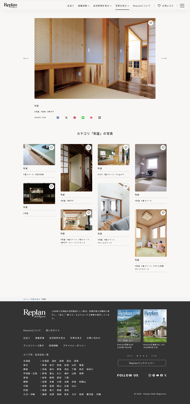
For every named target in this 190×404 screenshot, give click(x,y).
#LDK (100, 174)
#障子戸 (50, 111)
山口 (74, 386)
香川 (52, 390)
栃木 (52, 369)
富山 (52, 373)
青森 (44, 365)
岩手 (52, 365)
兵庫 (66, 382)
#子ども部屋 (158, 266)
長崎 (59, 394)
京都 (52, 382)
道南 (61, 361)
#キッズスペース (105, 243)
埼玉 (66, 369)
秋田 (66, 365)
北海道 (45, 361)
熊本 (66, 394)
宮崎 (81, 394)
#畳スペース (28, 174)
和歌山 (82, 382)
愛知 (59, 377)
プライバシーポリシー (74, 345)
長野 (81, 373)
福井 (66, 373)
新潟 (44, 373)
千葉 (74, 369)
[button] (130, 356)
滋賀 (44, 382)
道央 (54, 361)
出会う (26, 337)
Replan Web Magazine (34, 313)
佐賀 (52, 394)
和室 (36, 105)
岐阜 (44, 377)
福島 (81, 365)
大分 (74, 394)
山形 (74, 365)
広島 (66, 386)
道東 (76, 361)
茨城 (44, 369)
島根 (52, 386)
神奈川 (90, 369)
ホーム (26, 299)
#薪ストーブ (84, 239)
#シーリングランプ (77, 242)
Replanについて (32, 330)
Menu (183, 5)
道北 (69, 361)
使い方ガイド (53, 330)
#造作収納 (39, 174)
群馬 (59, 369)
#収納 (43, 111)
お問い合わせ (94, 337)
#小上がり (120, 174)
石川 (59, 373)
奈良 (74, 382)
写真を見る (121, 5)
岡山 (59, 386)
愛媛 (59, 390)
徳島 (44, 390)
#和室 (37, 111)
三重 (66, 377)
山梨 (74, 373)
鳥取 (44, 386)
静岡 (52, 377)
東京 (81, 369)
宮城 (59, 365)
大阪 (59, 382)
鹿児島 (90, 394)
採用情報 (53, 345)
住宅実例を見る (101, 5)
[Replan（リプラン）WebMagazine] (10, 5)
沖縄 (98, 394)
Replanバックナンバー (142, 363)
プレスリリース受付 (33, 345)
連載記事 (82, 5)
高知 (66, 390)
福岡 (44, 394)
